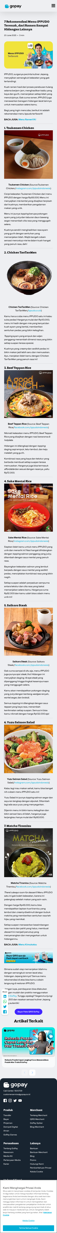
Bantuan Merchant (38, 1152)
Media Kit (7, 1156)
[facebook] (5, 1101)
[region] (28, 1206)
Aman (6, 1131)
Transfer (7, 1115)
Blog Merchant (37, 1127)
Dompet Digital (10, 1127)
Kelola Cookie (36, 1172)
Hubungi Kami (37, 1164)
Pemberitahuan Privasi (40, 1168)
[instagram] (10, 1101)
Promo (33, 1160)
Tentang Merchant (38, 1115)
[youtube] (20, 1101)
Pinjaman (7, 1123)
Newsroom (8, 1152)
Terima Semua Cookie (28, 1228)
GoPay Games (10, 1135)
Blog (32, 1156)
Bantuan (34, 1148)
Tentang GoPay (10, 1148)
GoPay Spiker (36, 1123)
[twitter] (15, 1101)
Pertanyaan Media (12, 1160)
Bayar (6, 1119)
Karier (6, 1164)
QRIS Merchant (37, 1119)
